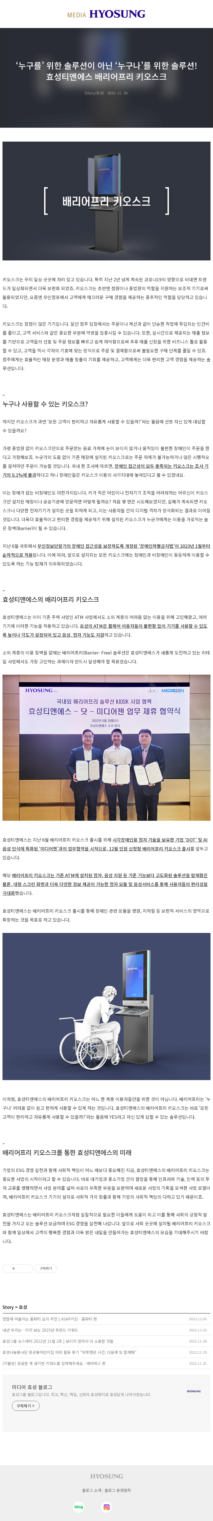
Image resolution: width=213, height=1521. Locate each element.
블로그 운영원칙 (118, 1490)
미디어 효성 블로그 (32, 1387)
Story (8, 1307)
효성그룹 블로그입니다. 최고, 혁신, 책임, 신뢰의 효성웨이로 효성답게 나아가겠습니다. (81, 1394)
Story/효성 (94, 93)
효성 (23, 1307)
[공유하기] (19, 1268)
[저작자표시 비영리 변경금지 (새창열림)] (64, 1268)
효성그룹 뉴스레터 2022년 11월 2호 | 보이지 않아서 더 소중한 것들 (57, 1341)
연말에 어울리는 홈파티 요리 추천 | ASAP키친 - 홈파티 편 (49, 1319)
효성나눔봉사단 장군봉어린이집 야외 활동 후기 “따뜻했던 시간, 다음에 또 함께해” (69, 1352)
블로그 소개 (91, 1490)
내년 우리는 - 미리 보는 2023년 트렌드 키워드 (40, 1330)
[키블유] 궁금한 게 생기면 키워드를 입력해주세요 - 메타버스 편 (54, 1363)
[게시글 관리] (26, 1268)
